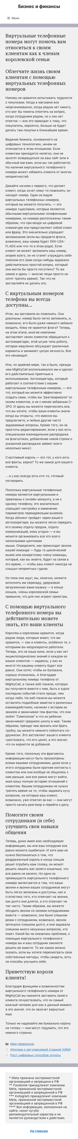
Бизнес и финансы (39, 6)
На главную (39, 1131)
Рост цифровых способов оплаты (35, 1055)
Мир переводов (22, 1044)
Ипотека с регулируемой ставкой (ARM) (40, 1049)
